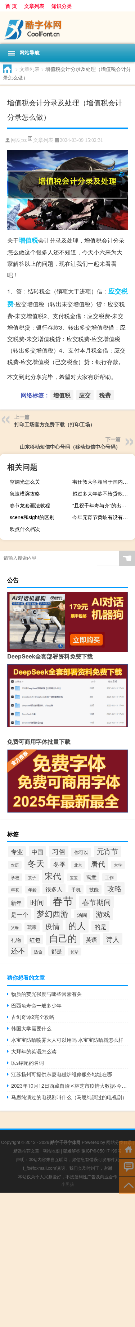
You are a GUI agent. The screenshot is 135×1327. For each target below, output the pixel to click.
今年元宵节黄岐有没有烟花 (102, 517)
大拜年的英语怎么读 (34, 1051)
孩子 (32, 877)
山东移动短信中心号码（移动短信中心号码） (70, 446)
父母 (15, 927)
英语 (91, 939)
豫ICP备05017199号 (101, 1151)
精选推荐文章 (26, 1151)
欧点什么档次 (25, 528)
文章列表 (34, 5)
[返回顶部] (127, 1185)
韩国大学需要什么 (31, 1028)
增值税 (28, 240)
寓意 (91, 877)
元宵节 (107, 851)
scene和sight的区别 (32, 517)
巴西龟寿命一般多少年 (36, 1005)
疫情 (52, 926)
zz (24, 140)
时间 (37, 902)
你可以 (81, 852)
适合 (38, 951)
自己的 (63, 937)
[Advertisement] (67, 1260)
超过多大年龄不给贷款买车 (102, 493)
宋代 (53, 876)
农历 (15, 865)
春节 (63, 900)
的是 (100, 926)
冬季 (59, 863)
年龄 (32, 889)
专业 (17, 851)
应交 (114, 291)
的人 (77, 925)
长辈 (74, 951)
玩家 (32, 927)
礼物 (16, 939)
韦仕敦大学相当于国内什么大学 (102, 481)
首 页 (11, 5)
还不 (18, 950)
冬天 (36, 863)
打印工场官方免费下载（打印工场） (54, 424)
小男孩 (67, 1184)
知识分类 (61, 5)
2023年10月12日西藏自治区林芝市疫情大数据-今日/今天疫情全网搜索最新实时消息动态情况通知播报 (69, 1085)
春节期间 (96, 902)
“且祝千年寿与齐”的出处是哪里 (102, 505)
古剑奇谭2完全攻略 (32, 1016)
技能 (94, 889)
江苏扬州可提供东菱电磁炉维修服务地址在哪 (61, 1074)
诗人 (113, 939)
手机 (76, 889)
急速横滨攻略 (25, 493)
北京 (78, 865)
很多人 (54, 889)
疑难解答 (71, 1151)
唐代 (98, 863)
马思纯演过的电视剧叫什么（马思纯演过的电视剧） (69, 1097)
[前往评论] (127, 1167)
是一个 (19, 914)
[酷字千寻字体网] (67, 27)
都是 (56, 951)
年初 (15, 889)
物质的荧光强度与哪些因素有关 (46, 993)
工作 (109, 877)
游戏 (103, 914)
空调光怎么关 (25, 481)
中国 (37, 851)
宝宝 (74, 877)
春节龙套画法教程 (30, 505)
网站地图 (51, 1151)
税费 (105, 395)
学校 (15, 877)
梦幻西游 (52, 913)
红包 (35, 939)
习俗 (59, 851)
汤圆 (82, 914)
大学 (118, 865)
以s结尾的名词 (27, 1062)
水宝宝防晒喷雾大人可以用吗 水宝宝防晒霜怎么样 (67, 1039)
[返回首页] (127, 1149)
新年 (16, 902)
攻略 (114, 888)
